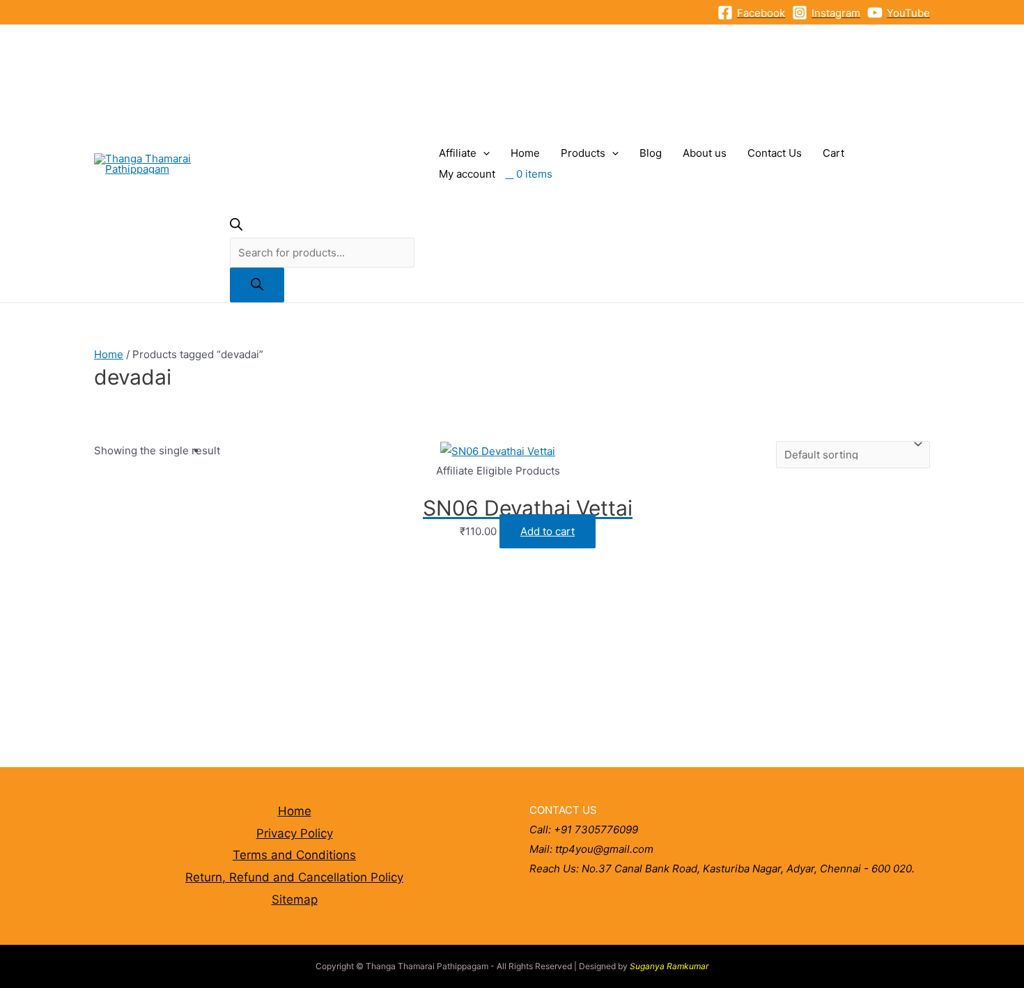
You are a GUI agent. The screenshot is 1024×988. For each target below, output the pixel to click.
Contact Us (774, 153)
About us (705, 153)
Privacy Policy (294, 833)
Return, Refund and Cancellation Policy (294, 877)
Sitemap (295, 899)
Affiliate (457, 153)
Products (583, 153)
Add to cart (547, 531)
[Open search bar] (236, 226)
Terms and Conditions (294, 855)
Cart (833, 153)
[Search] (257, 285)
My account (467, 173)
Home (525, 153)
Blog (650, 153)
